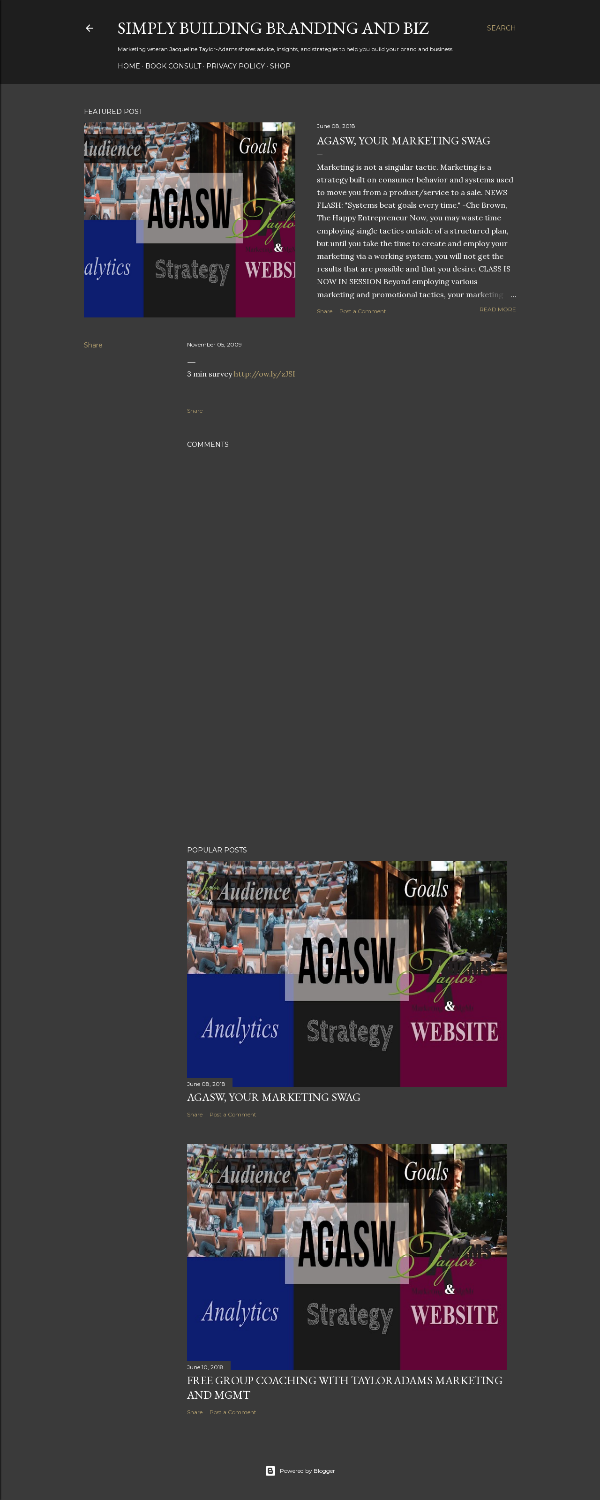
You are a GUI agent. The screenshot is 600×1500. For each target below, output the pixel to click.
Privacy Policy (235, 66)
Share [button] (324, 311)
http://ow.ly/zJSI (264, 373)
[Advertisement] (347, 756)
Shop (280, 66)
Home (129, 66)
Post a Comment (362, 311)
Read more (498, 309)
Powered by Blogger (307, 1470)
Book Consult (173, 66)
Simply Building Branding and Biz (273, 28)
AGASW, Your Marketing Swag (403, 140)
